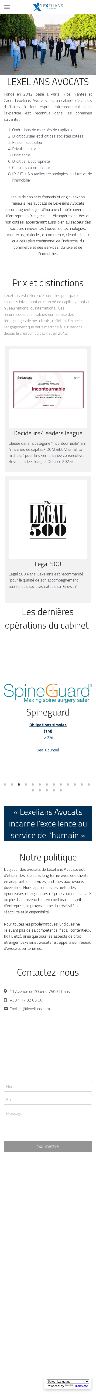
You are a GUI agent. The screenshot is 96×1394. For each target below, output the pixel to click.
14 (34, 791)
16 (48, 791)
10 (69, 785)
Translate (81, 1386)
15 (41, 791)
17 (55, 791)
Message (14, 1113)
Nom (10, 1086)
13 (90, 785)
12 (83, 785)
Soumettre (48, 1146)
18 (62, 791)
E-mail (11, 1099)
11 (76, 785)
